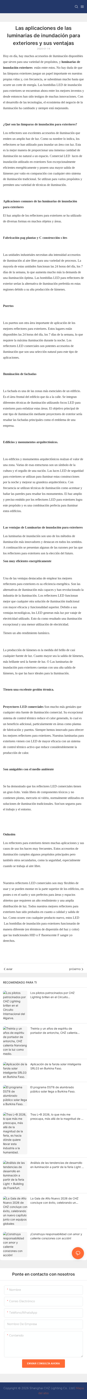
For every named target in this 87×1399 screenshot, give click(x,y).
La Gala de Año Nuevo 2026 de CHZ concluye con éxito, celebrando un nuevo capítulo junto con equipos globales (54, 1201)
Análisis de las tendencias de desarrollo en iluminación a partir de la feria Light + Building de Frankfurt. (56, 1165)
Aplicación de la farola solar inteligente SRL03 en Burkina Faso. (55, 1066)
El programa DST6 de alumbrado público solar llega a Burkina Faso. (52, 1089)
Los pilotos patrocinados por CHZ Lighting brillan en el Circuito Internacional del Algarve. (52, 995)
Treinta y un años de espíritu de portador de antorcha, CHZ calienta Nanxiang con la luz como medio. (53, 1031)
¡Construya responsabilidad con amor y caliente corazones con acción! (56, 1236)
